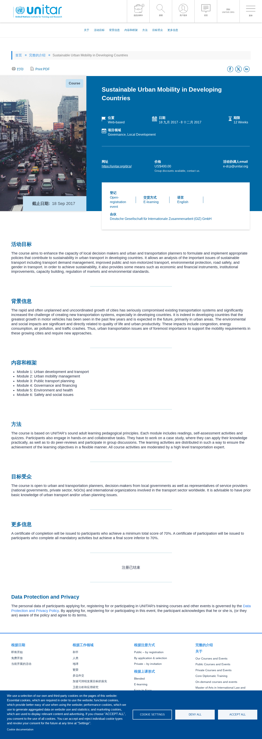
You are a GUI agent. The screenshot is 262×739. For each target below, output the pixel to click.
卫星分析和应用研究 (85, 687)
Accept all (237, 714)
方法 (145, 30)
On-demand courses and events (216, 681)
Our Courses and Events (211, 658)
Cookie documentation (20, 729)
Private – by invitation (148, 663)
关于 (86, 30)
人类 (75, 658)
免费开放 (17, 658)
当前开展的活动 (21, 663)
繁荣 (75, 669)
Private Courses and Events (213, 670)
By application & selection (150, 658)
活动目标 (99, 30)
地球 (75, 663)
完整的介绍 (37, 55)
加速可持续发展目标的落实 (90, 681)
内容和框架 (131, 30)
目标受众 (157, 30)
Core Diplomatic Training (211, 676)
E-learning (140, 684)
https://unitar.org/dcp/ (117, 166)
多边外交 (78, 675)
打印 (20, 69)
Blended (139, 678)
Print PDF (42, 69)
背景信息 (114, 30)
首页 (18, 55)
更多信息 (172, 30)
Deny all (195, 714)
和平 (75, 652)
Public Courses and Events (212, 664)
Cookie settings (152, 714)
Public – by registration (149, 652)
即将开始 (17, 652)
